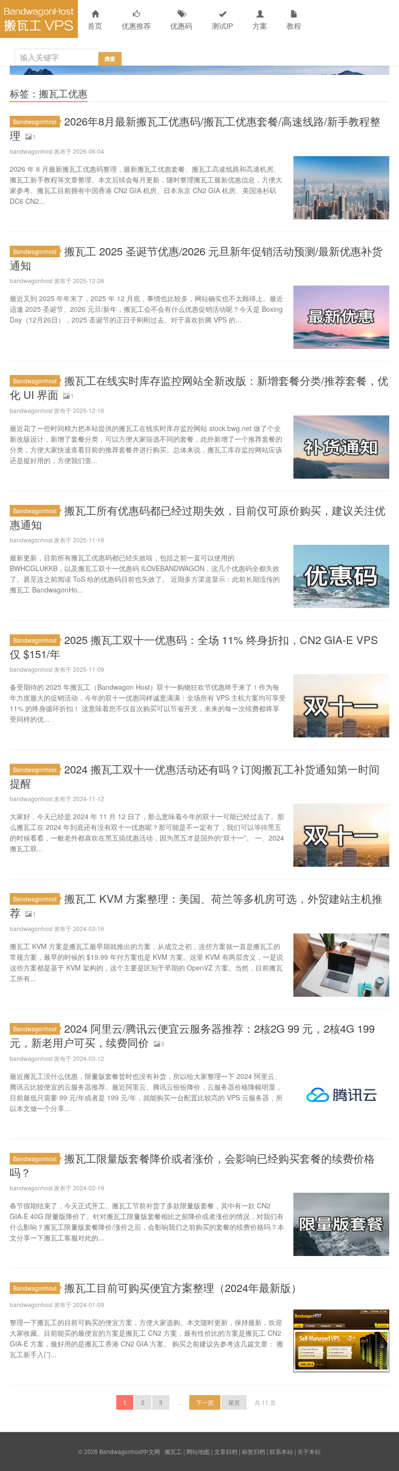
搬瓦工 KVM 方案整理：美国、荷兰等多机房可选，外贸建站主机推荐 (196, 905)
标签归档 (253, 1451)
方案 (260, 25)
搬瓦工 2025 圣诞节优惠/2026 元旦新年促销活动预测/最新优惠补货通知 (196, 257)
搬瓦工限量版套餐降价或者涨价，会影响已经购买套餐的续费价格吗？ (192, 1165)
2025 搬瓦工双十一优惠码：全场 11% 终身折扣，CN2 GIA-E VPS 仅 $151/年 (194, 646)
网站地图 (198, 1451)
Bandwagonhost (34, 121)
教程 (294, 25)
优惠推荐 (136, 25)
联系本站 (281, 1451)
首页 (95, 25)
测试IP (222, 25)
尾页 (234, 1402)
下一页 (205, 1402)
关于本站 (309, 1451)
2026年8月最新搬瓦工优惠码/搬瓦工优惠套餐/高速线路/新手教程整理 (195, 128)
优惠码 (181, 25)
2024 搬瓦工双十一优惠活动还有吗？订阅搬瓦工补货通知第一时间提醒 (195, 775)
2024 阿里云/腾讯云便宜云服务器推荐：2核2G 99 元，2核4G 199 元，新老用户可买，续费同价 (192, 1035)
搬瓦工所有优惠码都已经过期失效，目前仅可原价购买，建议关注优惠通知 (197, 517)
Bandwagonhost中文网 (39, 19)
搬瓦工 (173, 1451)
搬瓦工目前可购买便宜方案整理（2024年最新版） (183, 1287)
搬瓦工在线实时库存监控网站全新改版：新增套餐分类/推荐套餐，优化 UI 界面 (199, 387)
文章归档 (225, 1451)
